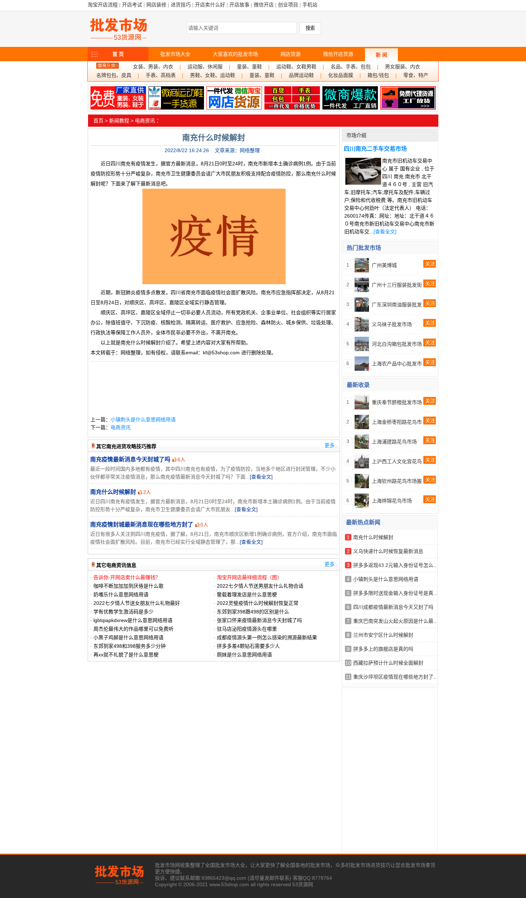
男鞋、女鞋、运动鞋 (212, 75)
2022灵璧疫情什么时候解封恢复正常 (257, 603)
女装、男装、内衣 (153, 66)
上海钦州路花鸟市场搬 (397, 481)
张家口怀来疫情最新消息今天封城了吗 (259, 620)
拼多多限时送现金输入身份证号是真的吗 (398, 593)
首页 (98, 120)
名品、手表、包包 (351, 66)
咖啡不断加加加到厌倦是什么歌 (128, 586)
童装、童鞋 (249, 66)
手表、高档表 (161, 75)
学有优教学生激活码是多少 (123, 612)
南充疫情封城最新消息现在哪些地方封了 (141, 524)
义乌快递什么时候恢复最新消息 (388, 551)
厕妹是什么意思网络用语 (244, 654)
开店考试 (132, 5)
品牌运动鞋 (301, 75)
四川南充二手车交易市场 (375, 149)
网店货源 (291, 54)
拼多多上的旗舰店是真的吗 (383, 649)
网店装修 (156, 5)
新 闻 (381, 55)
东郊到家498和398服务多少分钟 (129, 646)
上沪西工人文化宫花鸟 (397, 461)
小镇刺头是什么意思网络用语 (143, 419)
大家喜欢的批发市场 (235, 54)
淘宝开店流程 (103, 5)
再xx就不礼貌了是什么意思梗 (126, 654)
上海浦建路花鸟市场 (394, 442)
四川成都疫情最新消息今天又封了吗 (393, 607)
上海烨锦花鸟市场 (392, 501)
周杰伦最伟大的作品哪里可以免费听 (133, 629)
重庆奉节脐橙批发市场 (397, 402)
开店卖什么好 (210, 5)
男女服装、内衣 (402, 66)
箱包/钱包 (378, 75)
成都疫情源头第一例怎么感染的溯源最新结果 (267, 637)
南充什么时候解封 (113, 492)
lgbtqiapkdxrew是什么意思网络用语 (132, 620)
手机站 (309, 5)
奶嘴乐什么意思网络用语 (120, 594)
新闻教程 (119, 120)
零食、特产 (415, 75)
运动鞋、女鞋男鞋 (296, 66)
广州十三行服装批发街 (397, 285)
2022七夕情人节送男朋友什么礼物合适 (260, 586)
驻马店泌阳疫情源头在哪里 (247, 629)
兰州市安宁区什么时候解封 (383, 635)
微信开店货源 (338, 54)
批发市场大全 (175, 54)
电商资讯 (145, 120)
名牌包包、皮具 (113, 75)
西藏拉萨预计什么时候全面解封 (388, 663)
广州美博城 (384, 265)
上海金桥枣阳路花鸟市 (397, 422)
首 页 (118, 54)
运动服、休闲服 (205, 66)
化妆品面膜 (340, 75)
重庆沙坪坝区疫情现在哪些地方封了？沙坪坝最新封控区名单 (420, 677)
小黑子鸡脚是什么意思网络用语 (128, 637)
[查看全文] (261, 477)
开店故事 (239, 5)
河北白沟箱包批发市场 (397, 344)
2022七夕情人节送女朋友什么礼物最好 (136, 603)
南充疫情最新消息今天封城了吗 (130, 459)
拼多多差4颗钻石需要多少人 (248, 646)
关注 (430, 264)
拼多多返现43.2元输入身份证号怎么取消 (398, 565)
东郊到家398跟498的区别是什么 (253, 612)
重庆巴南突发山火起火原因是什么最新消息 (400, 621)
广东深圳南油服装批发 (397, 304)
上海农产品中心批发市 (397, 364)
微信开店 (264, 5)
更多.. (331, 445)
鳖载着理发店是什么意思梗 (247, 594)
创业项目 (288, 5)
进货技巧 (181, 5)
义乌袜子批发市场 (392, 324)
